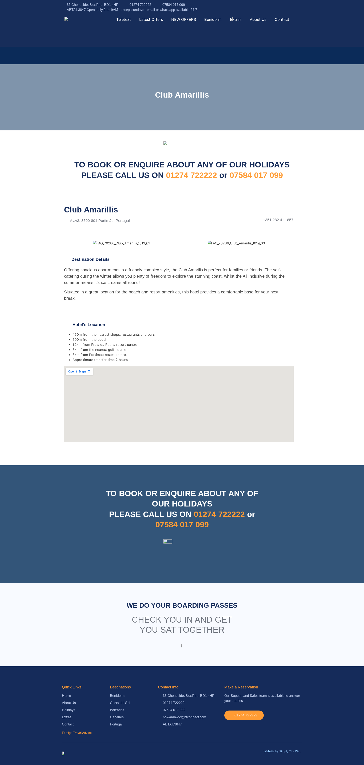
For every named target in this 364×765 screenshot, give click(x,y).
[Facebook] (290, 7)
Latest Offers (151, 19)
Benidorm (213, 19)
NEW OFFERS (183, 19)
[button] (68, 241)
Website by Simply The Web (282, 751)
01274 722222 (192, 175)
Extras (235, 19)
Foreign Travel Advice (77, 733)
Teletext (123, 19)
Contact (282, 19)
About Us (258, 19)
